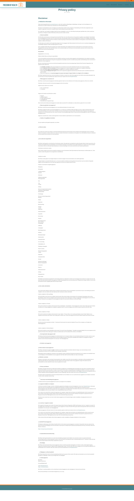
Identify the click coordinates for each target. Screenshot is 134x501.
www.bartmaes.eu (54, 24)
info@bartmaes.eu (73, 76)
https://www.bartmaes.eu (43, 466)
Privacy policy (70, 488)
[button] (130, 5)
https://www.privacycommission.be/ (45, 428)
